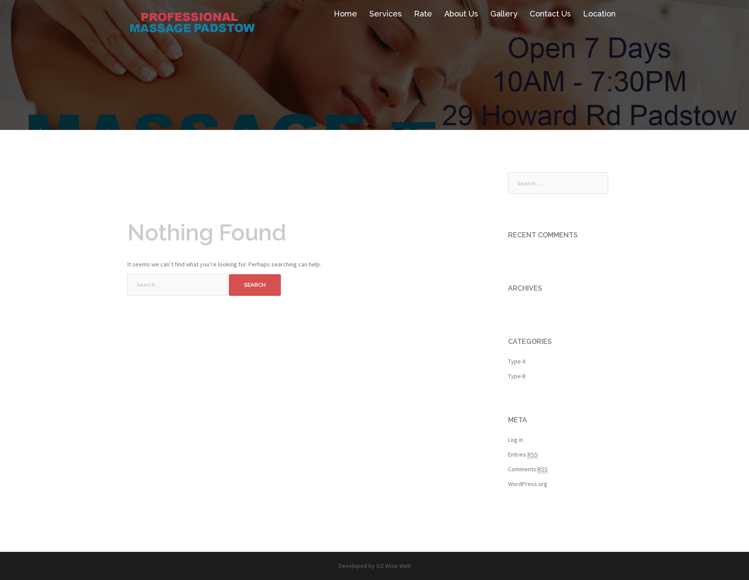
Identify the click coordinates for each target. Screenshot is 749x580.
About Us (461, 13)
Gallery (504, 13)
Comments (528, 469)
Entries (523, 454)
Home (345, 13)
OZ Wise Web (393, 566)
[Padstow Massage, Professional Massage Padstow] (192, 22)
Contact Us (550, 13)
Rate (423, 13)
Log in (515, 440)
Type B (517, 376)
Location (599, 13)
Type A (517, 361)
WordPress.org (527, 484)
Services (385, 13)
